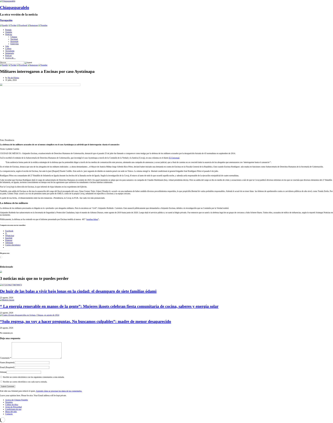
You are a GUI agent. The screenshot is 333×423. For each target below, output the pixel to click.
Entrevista (14, 44)
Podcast (8, 55)
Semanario (9, 53)
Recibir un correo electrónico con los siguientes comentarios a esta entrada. (33, 377)
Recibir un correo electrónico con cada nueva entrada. (25, 382)
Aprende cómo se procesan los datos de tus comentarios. (59, 391)
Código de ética (11, 404)
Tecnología (9, 51)
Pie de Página (13, 78)
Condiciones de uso (13, 409)
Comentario (5, 358)
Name (7, 362)
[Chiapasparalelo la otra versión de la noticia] (166, 1)
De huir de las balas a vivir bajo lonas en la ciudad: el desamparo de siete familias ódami (78, 291)
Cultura (8, 48)
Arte (7, 46)
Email (7, 367)
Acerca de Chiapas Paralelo (16, 400)
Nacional (14, 39)
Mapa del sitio (11, 411)
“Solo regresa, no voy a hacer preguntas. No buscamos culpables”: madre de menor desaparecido (85, 321)
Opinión (8, 32)
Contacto (9, 414)
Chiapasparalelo (14, 7)
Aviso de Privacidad (13, 407)
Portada (8, 30)
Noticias (8, 34)
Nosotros (9, 402)
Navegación (6, 20)
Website (3, 372)
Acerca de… (10, 58)
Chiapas (13, 37)
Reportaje (14, 41)
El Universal (174, 158)
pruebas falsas (92, 219)
